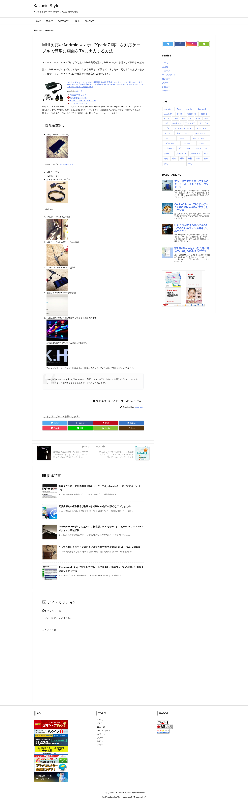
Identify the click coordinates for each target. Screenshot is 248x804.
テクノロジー (201, 148)
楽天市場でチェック (78, 98)
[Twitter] (168, 44)
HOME (39, 30)
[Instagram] (192, 44)
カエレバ (78, 91)
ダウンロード (185, 148)
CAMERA (168, 113)
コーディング (198, 138)
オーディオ (202, 128)
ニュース (166, 70)
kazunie (139, 407)
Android (51, 30)
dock (179, 113)
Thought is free (139, 797)
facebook (191, 113)
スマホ (201, 143)
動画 (174, 158)
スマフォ (186, 143)
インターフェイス (183, 128)
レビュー (166, 86)
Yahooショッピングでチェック (83, 100)
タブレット (169, 148)
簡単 (206, 158)
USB (166, 123)
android (167, 109)
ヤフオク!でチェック (78, 103)
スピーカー (169, 143)
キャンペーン (183, 133)
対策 (182, 158)
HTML (166, 118)
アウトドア (190, 123)
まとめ (165, 66)
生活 (198, 158)
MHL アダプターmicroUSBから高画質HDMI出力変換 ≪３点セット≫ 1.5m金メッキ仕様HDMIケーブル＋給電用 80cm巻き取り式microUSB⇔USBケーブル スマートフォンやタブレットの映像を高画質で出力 (105, 84)
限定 (190, 163)
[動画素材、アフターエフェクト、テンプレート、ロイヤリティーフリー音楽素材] (51, 777)
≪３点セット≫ (66, 164)
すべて (107, 401)
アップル (204, 123)
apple (189, 109)
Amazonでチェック (78, 95)
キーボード (200, 133)
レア (206, 153)
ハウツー (116, 401)
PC (191, 118)
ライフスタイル (169, 74)
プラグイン (181, 153)
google (204, 113)
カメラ (167, 133)
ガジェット (167, 78)
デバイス (168, 153)
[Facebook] (180, 44)
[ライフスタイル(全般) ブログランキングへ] (165, 726)
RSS (198, 118)
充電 (166, 158)
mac (184, 118)
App (179, 109)
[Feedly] (204, 44)
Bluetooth (201, 109)
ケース (167, 138)
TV (131, 401)
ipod (176, 118)
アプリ (165, 82)
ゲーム (181, 138)
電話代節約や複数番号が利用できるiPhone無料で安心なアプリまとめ (95, 506)
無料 (190, 158)
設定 (166, 163)
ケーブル (137, 401)
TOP (126, 401)
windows (176, 123)
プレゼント (195, 153)
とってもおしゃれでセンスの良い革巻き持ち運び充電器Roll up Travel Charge (99, 546)
